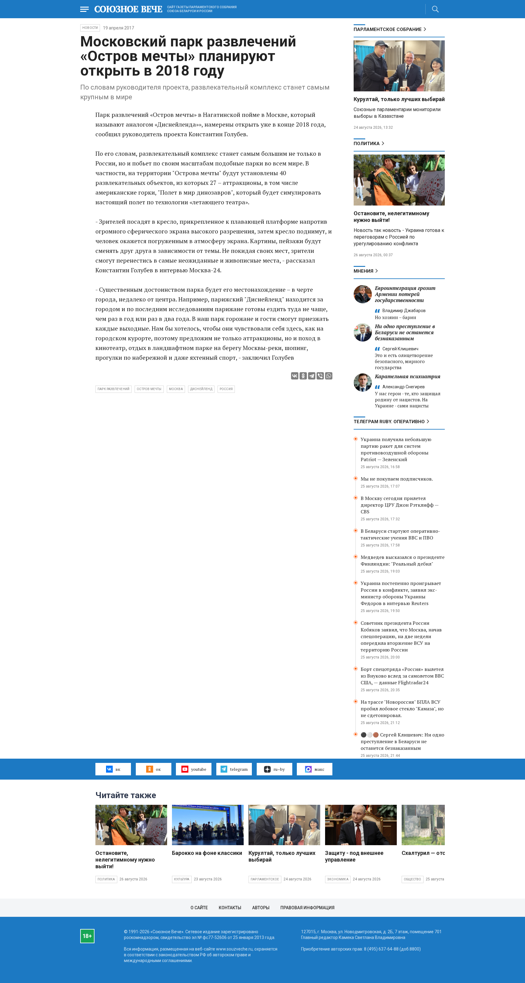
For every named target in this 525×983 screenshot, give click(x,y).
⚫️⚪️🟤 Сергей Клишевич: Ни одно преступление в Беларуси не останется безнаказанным (402, 741)
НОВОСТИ (90, 27)
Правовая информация (307, 907)
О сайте (199, 907)
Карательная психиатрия (407, 376)
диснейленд (201, 389)
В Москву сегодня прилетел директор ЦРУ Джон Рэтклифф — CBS (399, 505)
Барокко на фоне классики (207, 853)
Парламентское (265, 879)
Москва (176, 389)
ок (158, 769)
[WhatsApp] (328, 375)
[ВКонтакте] (294, 375)
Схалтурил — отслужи (430, 853)
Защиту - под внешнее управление (354, 856)
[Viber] (320, 375)
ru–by (279, 769)
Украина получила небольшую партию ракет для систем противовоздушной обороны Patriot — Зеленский (396, 449)
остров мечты (149, 389)
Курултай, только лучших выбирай (399, 99)
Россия (226, 389)
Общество (412, 879)
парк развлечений (113, 389)
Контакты (230, 907)
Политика (367, 143)
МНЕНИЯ (363, 271)
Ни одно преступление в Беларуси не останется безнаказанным (405, 332)
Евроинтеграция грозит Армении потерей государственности (405, 294)
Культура (182, 879)
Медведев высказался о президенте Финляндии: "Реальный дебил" (402, 560)
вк (117, 769)
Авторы (260, 907)
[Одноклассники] (303, 375)
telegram (239, 769)
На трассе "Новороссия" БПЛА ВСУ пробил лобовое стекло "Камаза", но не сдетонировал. (402, 709)
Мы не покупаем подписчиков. (397, 478)
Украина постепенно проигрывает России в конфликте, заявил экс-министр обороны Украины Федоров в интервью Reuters (401, 593)
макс (319, 769)
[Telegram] (311, 375)
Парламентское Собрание (388, 29)
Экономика (337, 879)
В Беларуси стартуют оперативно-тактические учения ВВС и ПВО (400, 534)
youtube (198, 769)
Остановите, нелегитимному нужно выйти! (125, 859)
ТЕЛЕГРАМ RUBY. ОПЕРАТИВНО (389, 421)
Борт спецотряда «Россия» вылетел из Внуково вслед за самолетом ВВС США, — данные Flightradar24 (402, 676)
